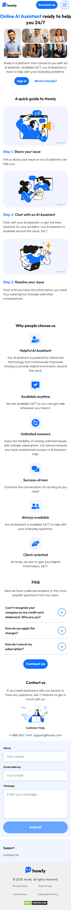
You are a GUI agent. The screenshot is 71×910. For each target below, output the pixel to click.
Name (7, 748)
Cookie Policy (20, 894)
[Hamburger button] (65, 5)
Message (9, 786)
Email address (12, 767)
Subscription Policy (48, 894)
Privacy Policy (20, 885)
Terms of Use (45, 885)
